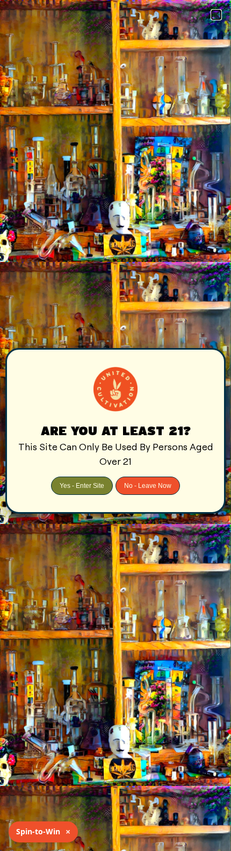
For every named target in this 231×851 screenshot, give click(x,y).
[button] (216, 15)
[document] (115, 425)
